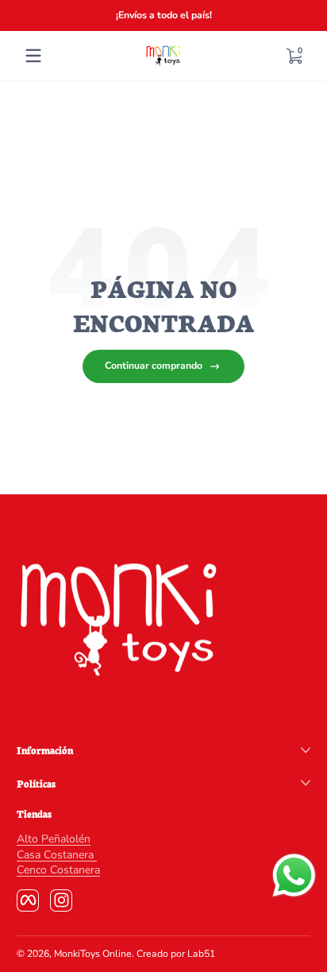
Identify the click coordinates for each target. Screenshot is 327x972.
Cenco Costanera (58, 869)
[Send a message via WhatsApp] (294, 875)
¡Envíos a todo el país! (164, 15)
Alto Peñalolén (53, 838)
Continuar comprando (153, 365)
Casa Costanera (57, 854)
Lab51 (201, 953)
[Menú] (33, 55)
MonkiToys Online (93, 953)
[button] (293, 55)
